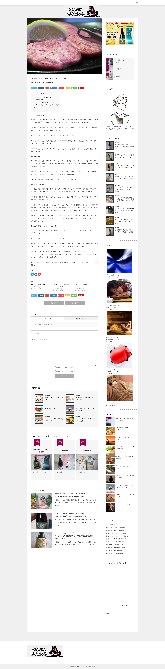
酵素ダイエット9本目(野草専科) (114, 550)
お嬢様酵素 (81, 472)
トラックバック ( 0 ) (81, 318)
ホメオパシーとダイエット (52, 408)
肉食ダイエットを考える (38, 284)
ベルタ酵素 (58, 472)
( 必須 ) (35, 333)
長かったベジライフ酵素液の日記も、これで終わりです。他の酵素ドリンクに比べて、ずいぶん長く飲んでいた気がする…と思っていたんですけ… (75, 522)
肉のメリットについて (41, 102)
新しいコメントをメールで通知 (65, 367)
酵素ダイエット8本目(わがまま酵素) (115, 547)
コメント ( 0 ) (47, 318)
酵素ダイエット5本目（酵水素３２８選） (117, 539)
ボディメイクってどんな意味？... (123, 504)
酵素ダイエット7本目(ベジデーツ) (71, 533)
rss (137, 3)
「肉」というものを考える (42, 97)
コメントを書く (63, 79)
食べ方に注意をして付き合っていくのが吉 (46, 105)
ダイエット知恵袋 (43, 79)
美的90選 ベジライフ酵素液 (41, 472)
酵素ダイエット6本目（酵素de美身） (116, 542)
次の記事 (75, 303)
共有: (34, 107)
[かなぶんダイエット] (82, 17)
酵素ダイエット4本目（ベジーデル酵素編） (74, 493)
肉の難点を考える (40, 100)
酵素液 (107, 613)
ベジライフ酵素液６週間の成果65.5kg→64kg (70, 516)
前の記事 (54, 303)
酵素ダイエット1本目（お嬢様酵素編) (116, 527)
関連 (33, 110)
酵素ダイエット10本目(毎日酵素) (114, 553)
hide (48, 93)
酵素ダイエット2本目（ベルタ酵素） (115, 530)
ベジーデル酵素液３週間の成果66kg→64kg (70, 496)
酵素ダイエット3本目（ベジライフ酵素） (73, 513)
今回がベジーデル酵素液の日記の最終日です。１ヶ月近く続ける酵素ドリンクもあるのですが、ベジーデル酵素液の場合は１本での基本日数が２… (75, 502)
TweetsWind (125, 605)
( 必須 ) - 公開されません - (40, 339)
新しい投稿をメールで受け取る (65, 371)
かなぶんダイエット (80, 666)
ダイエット (53, 79)
